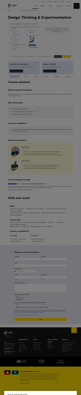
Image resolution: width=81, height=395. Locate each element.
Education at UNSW (23, 349)
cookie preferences (65, 30)
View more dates (16, 33)
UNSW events (50, 345)
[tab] (15, 76)
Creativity (27, 23)
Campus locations (66, 347)
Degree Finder (36, 344)
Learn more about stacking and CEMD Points (20, 189)
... (15, 10)
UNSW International (37, 342)
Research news (51, 347)
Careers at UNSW (22, 347)
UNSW (9, 10)
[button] (16, 71)
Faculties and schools (67, 344)
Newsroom (50, 343)
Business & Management (16, 23)
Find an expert (22, 344)
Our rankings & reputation (68, 342)
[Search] (77, 6)
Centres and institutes (67, 349)
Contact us (21, 342)
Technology (35, 23)
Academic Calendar (37, 349)
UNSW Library (65, 351)
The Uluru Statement (24, 383)
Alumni (20, 351)
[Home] (12, 6)
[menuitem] (35, 6)
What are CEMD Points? (33, 47)
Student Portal (36, 347)
